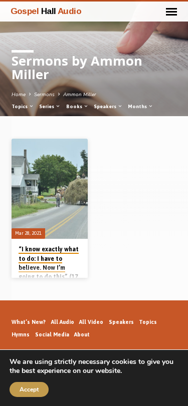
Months (138, 106)
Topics (20, 106)
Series (47, 106)
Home (19, 94)
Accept (29, 389)
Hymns (21, 334)
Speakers (105, 106)
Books (74, 106)
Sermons (44, 94)
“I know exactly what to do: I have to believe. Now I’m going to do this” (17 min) (49, 267)
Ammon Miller (79, 94)
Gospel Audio (46, 11)
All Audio (62, 322)
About (82, 334)
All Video (91, 322)
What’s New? (29, 322)
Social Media (52, 334)
